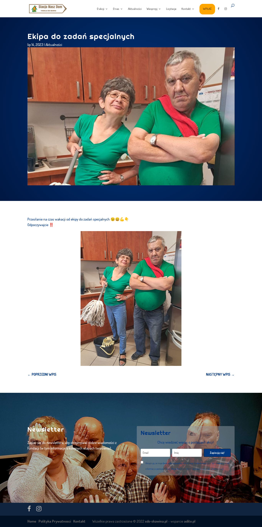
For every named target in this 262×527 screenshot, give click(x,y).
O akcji (100, 9)
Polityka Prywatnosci (55, 521)
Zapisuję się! (217, 452)
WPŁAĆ (207, 9)
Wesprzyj (152, 9)
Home (31, 521)
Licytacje (171, 9)
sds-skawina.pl (156, 521)
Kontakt (186, 9)
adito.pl (189, 521)
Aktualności (135, 9)
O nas (116, 9)
